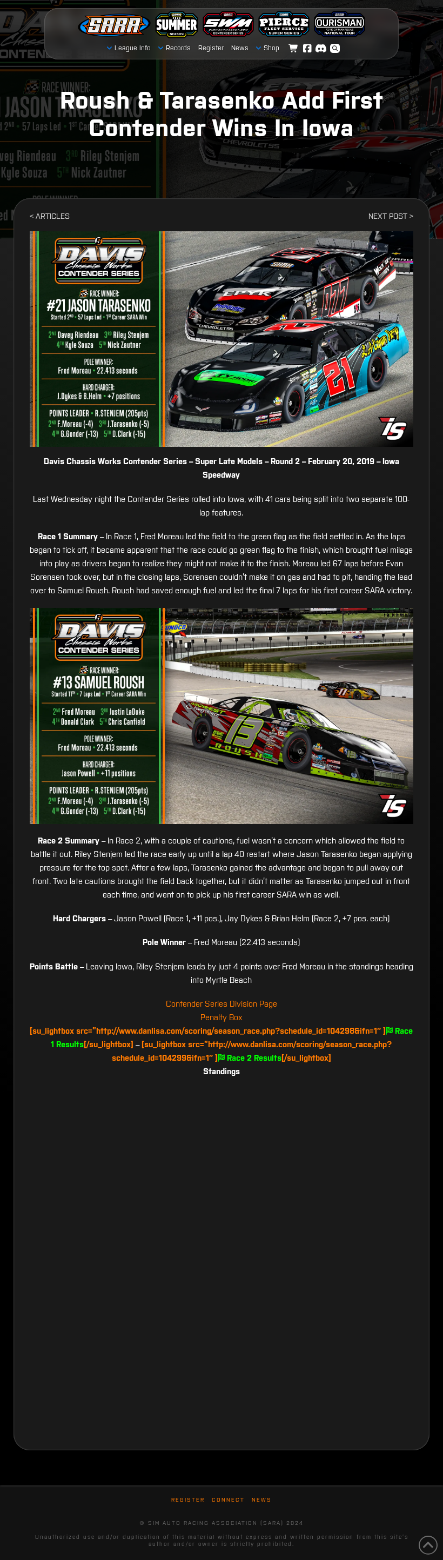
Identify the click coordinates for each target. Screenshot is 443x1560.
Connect (228, 1500)
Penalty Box (221, 1017)
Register (188, 1500)
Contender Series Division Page (221, 1003)
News (262, 1500)
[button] (335, 48)
